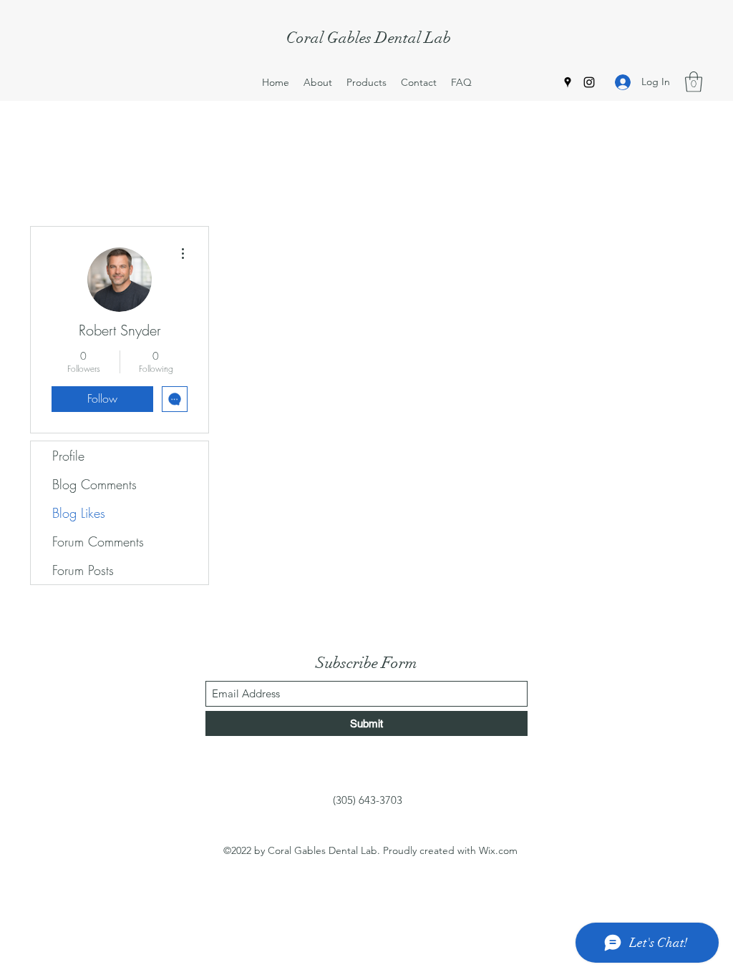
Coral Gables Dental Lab (368, 37)
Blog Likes (78, 512)
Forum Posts (83, 570)
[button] (693, 82)
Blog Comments (94, 484)
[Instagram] (589, 82)
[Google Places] (567, 82)
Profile (68, 455)
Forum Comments (98, 541)
